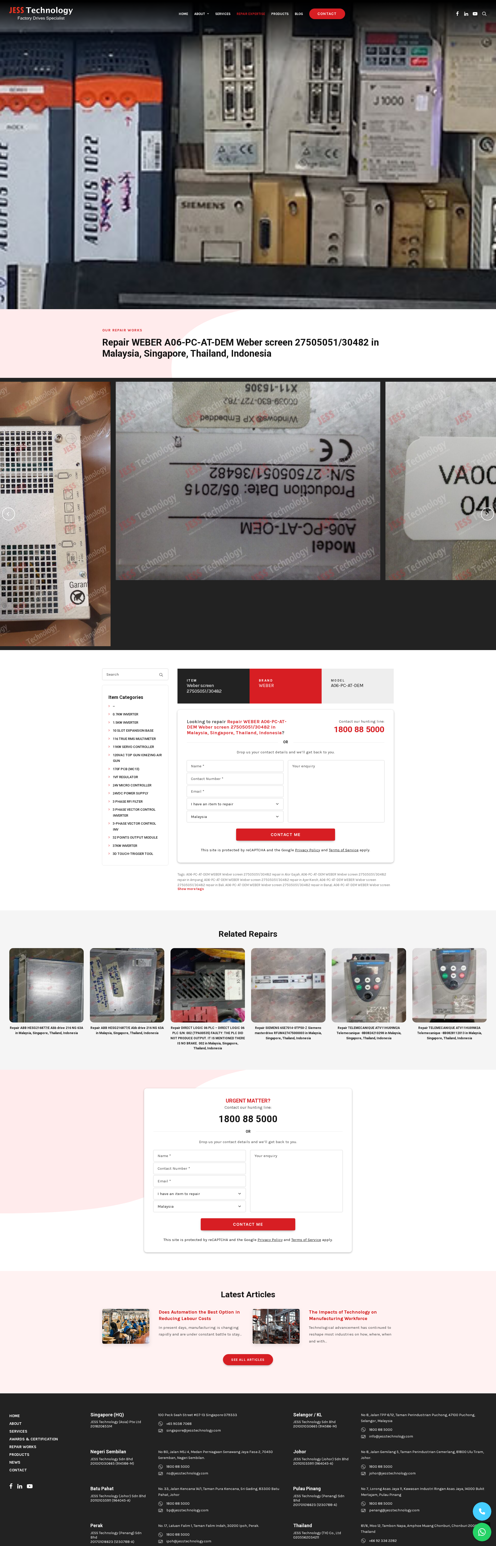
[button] (457, 13)
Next (487, 514)
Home (183, 14)
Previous (8, 514)
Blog (299, 14)
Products (280, 14)
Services (222, 14)
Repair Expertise (251, 14)
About (199, 14)
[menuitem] (183, 13)
